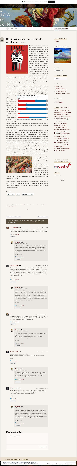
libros (56, 132)
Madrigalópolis (59, 86)
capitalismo (58, 114)
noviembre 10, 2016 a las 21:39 (21, 407)
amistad (64, 107)
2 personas (22, 256)
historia (56, 127)
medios (55, 135)
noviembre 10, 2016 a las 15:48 (21, 243)
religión (66, 144)
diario (55, 118)
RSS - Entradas (59, 101)
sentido (61, 146)
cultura (69, 116)
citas (55, 116)
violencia (63, 150)
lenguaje (64, 131)
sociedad (57, 148)
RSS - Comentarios (59, 102)
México (61, 137)
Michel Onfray (63, 135)
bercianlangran (14, 265)
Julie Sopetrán (14, 227)
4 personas (17, 234)
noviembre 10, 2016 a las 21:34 (21, 370)
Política (22, 204)
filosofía (57, 123)
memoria (59, 135)
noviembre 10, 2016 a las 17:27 (42, 314)
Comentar (43, 447)
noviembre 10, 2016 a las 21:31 (21, 288)
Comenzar (51, 1)
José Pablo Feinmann (65, 129)
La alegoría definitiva (60, 88)
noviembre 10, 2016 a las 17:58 (42, 388)
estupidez (56, 121)
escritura (67, 120)
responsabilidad (57, 146)
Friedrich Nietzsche (58, 125)
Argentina (61, 110)
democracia (39, 204)
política (62, 142)
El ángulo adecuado (43, 216)
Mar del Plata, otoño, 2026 (61, 90)
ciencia (66, 114)
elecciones (13, 206)
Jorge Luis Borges (61, 128)
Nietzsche (55, 138)
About (16, 28)
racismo (55, 144)
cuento (66, 116)
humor (60, 127)
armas (65, 110)
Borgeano (24, 42)
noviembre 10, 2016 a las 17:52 (42, 351)
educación (66, 118)
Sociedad (26, 204)
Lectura (60, 131)
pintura (64, 140)
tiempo (65, 148)
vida (59, 150)
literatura (61, 133)
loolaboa (12, 313)
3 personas (17, 279)
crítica (64, 116)
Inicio (12, 28)
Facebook (59, 121)
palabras (62, 138)
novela (59, 138)
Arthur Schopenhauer (58, 112)
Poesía (57, 142)
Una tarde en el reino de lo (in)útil (63, 93)
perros (55, 140)
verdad (68, 148)
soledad (62, 148)
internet (63, 127)
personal (59, 140)
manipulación (67, 133)
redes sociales (60, 144)
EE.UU (55, 120)
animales (56, 110)
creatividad (60, 116)
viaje (55, 150)
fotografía (64, 124)
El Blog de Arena (38, 17)
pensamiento (66, 138)
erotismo (63, 120)
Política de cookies (34, 463)
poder (68, 140)
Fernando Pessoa (64, 121)
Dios (57, 118)
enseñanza (60, 120)
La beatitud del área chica (61, 91)
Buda (55, 114)
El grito (57, 41)
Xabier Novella (14, 351)
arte (68, 110)
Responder (13, 236)
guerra (65, 125)
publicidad (67, 142)
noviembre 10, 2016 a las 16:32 (42, 265)
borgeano (67, 112)
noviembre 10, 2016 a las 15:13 (42, 227)
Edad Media (60, 118)
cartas (62, 114)
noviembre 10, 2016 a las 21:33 (21, 331)
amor (67, 107)
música (65, 137)
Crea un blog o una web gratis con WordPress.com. (16, 459)
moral (67, 135)
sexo (63, 146)
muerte (56, 137)
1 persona (22, 305)
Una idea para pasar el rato (13, 216)
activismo (61, 107)
